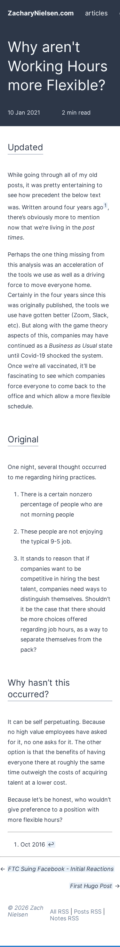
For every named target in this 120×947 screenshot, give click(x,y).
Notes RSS (64, 918)
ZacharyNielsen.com (41, 13)
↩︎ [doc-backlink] (51, 844)
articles (96, 13)
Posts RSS (87, 911)
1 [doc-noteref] (105, 205)
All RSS (59, 911)
